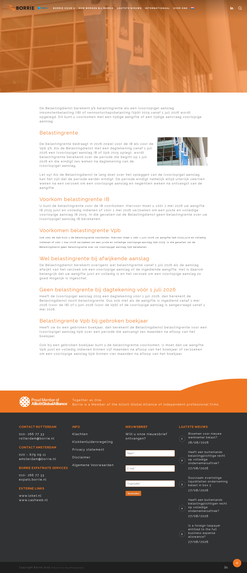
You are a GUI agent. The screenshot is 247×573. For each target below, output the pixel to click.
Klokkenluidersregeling (92, 442)
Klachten (80, 434)
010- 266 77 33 (31, 434)
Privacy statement (88, 449)
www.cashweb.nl (33, 500)
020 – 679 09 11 (32, 454)
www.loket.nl (30, 495)
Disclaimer (81, 457)
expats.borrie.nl (33, 479)
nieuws (123, 66)
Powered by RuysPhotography (67, 568)
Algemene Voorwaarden (93, 465)
